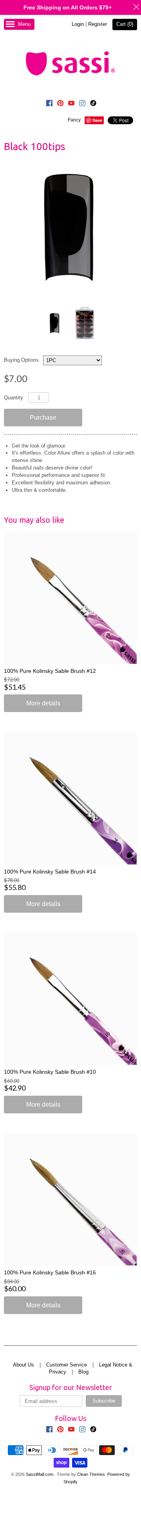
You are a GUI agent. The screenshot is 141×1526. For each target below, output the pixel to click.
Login (78, 24)
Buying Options (21, 360)
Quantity (13, 398)
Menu (24, 24)
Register (97, 24)
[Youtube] (71, 104)
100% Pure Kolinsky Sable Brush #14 (50, 871)
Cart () (124, 24)
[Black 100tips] (54, 323)
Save (97, 120)
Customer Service (66, 1365)
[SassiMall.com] (70, 63)
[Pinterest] (60, 104)
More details (43, 703)
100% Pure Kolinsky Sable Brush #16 (50, 1272)
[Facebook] (49, 104)
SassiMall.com (39, 1474)
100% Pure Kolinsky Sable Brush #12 (50, 671)
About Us (23, 1365)
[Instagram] (82, 104)
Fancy (74, 120)
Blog (83, 1372)
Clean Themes (91, 1474)
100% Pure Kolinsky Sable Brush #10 (50, 1072)
